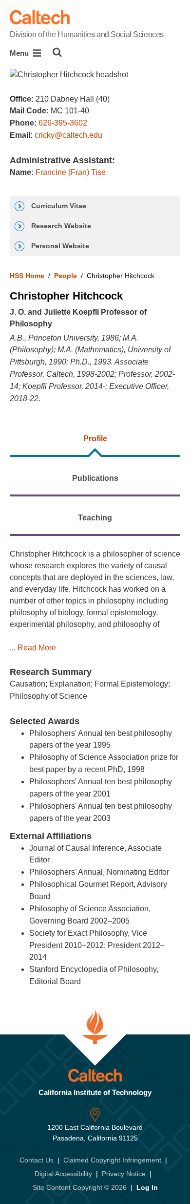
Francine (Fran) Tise (71, 172)
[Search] (57, 52)
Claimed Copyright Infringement (112, 1160)
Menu (20, 53)
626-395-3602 (62, 123)
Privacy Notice (124, 1174)
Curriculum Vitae (57, 206)
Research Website (60, 226)
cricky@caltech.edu (68, 135)
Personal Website (59, 246)
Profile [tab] (95, 438)
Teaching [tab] (95, 518)
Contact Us (36, 1160)
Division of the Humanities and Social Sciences (87, 34)
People (65, 276)
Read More (37, 648)
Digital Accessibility (63, 1174)
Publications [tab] (95, 478)
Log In (147, 1187)
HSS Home (27, 276)
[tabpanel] (95, 764)
